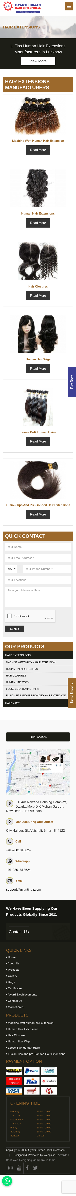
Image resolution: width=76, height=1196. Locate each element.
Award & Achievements (22, 994)
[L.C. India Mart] (49, 1091)
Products (13, 969)
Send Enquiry (71, 693)
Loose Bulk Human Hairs (22, 689)
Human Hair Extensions (22, 669)
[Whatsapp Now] (7, 1181)
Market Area (15, 1007)
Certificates (14, 988)
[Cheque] (32, 1091)
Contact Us (19, 932)
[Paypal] (32, 1071)
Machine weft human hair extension (31, 662)
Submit (14, 628)
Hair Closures (16, 675)
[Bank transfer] (49, 1071)
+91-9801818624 (18, 850)
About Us (13, 963)
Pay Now (71, 382)
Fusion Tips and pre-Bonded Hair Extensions (36, 695)
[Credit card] (14, 1091)
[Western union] (14, 1071)
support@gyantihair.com (23, 889)
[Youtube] (19, 1168)
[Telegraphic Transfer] (14, 1081)
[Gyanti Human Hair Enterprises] (38, 772)
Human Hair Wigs (17, 682)
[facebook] (27, 1168)
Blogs (11, 982)
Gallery (12, 975)
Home (11, 957)
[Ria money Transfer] (32, 1081)
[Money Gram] (49, 1081)
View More (38, 61)
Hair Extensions (18, 655)
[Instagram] (10, 1168)
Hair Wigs (12, 703)
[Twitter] (35, 1168)
